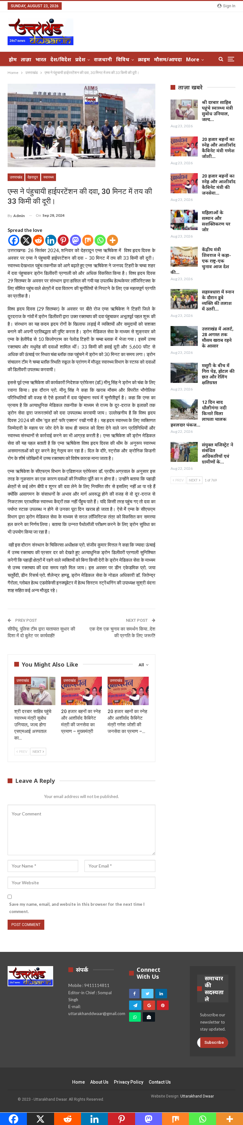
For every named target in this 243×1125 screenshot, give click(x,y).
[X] (26, 240)
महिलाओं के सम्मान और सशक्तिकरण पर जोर (216, 221)
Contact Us (160, 1082)
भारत (40, 59)
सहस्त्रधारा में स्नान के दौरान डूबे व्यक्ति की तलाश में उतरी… (218, 300)
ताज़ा (26, 59)
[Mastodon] (75, 240)
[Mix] (87, 240)
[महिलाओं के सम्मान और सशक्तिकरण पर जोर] (184, 220)
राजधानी (103, 59)
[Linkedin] (50, 240)
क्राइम (144, 59)
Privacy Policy (128, 1082)
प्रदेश (80, 59)
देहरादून (33, 177)
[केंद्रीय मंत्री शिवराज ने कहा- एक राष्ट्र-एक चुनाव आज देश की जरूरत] (184, 257)
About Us (99, 1082)
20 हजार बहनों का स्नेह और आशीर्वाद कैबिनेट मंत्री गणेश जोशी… (218, 147)
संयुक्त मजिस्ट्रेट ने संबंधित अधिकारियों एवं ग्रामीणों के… (217, 453)
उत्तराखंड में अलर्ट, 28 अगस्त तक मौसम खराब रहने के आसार (218, 337)
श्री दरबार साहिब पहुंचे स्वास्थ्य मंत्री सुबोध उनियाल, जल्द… (217, 110)
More (192, 59)
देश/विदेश (60, 59)
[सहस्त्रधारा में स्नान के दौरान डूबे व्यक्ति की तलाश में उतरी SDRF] (184, 299)
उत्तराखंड (16, 177)
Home (78, 1082)
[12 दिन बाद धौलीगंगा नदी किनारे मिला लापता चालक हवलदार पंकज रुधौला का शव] (184, 409)
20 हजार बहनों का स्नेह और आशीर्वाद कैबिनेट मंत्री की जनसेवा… (218, 184)
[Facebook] (13, 240)
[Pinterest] (63, 240)
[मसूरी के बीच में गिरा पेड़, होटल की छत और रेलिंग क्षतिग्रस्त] (184, 373)
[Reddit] (38, 240)
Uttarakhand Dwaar (197, 1096)
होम (13, 59)
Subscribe (214, 1042)
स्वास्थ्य (48, 177)
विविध (122, 59)
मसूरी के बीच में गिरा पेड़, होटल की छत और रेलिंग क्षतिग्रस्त (218, 373)
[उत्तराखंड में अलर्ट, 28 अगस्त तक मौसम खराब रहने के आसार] (184, 336)
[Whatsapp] (100, 240)
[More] (112, 240)
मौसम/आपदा (168, 59)
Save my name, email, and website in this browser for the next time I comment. (77, 908)
